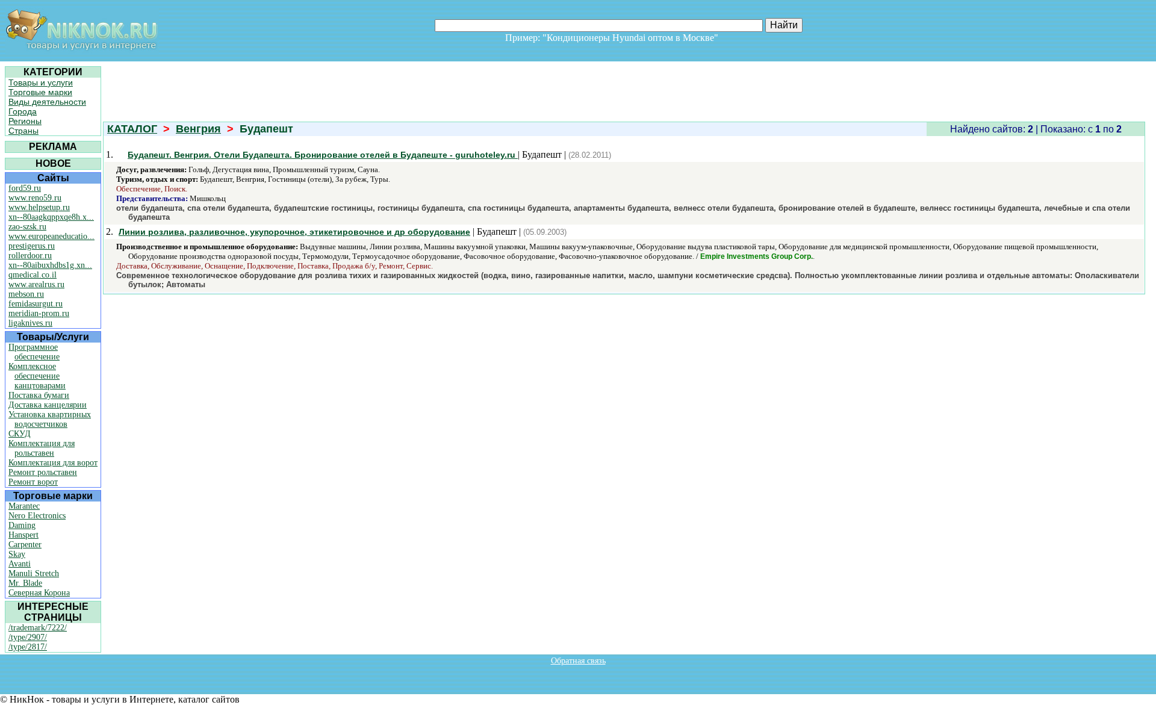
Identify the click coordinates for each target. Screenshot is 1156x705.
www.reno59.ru (34, 197)
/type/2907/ (27, 637)
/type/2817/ (27, 646)
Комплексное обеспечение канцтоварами (37, 376)
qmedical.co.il (32, 274)
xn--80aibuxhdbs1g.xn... (50, 265)
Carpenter (25, 544)
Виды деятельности (47, 102)
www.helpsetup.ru (39, 207)
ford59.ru (24, 188)
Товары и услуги (40, 82)
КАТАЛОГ (132, 129)
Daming (22, 525)
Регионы (25, 121)
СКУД (19, 433)
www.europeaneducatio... (51, 236)
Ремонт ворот (33, 481)
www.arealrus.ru (36, 284)
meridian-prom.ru (38, 313)
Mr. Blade (25, 583)
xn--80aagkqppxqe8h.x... (51, 217)
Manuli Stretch (33, 573)
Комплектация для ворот (53, 462)
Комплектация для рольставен (41, 448)
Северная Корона (39, 592)
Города (22, 111)
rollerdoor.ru (30, 255)
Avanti (19, 563)
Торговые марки (40, 92)
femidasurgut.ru (35, 303)
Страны (23, 130)
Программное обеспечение (34, 352)
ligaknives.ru (30, 323)
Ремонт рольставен (42, 472)
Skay (16, 554)
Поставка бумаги (38, 395)
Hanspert (23, 534)
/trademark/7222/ (37, 627)
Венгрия (198, 129)
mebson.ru (26, 294)
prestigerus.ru (31, 245)
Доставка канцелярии (47, 404)
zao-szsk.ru (27, 226)
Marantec (24, 506)
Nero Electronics (37, 515)
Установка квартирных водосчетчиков (49, 419)
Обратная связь (578, 660)
